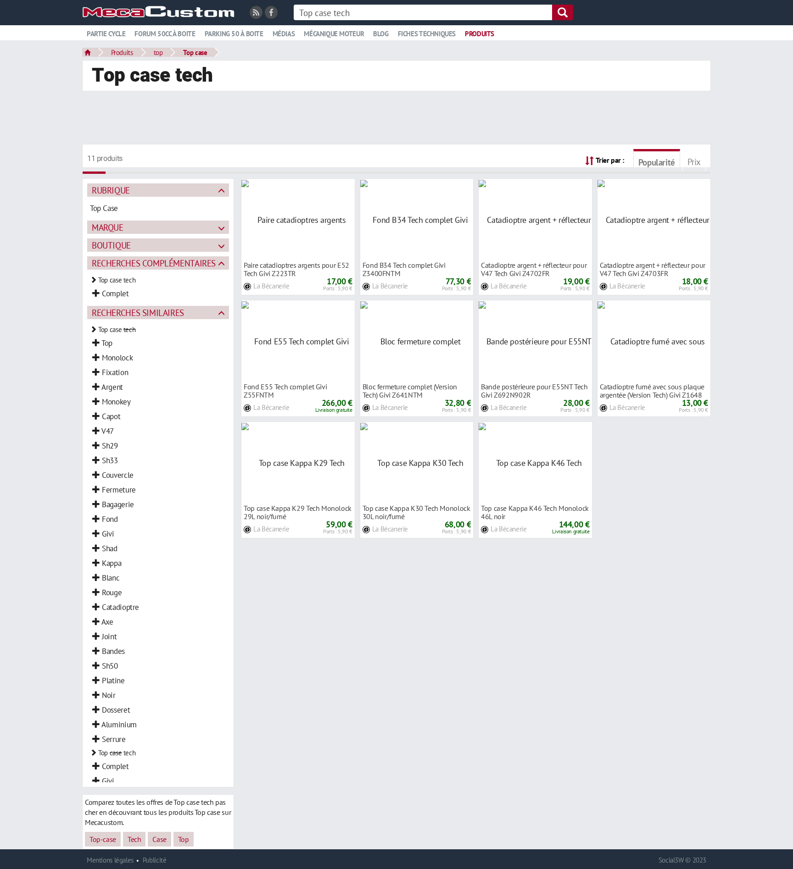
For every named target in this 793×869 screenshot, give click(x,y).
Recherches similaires (138, 312)
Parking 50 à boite (234, 33)
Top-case (102, 839)
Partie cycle (106, 33)
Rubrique (111, 190)
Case (159, 839)
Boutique (111, 245)
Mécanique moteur (334, 33)
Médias (284, 33)
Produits (479, 33)
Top (183, 839)
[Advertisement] (396, 118)
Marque (107, 227)
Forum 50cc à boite (164, 33)
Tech (134, 839)
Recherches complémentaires (154, 263)
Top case (195, 52)
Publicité (155, 860)
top (158, 52)
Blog (380, 33)
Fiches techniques (427, 33)
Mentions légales (110, 860)
